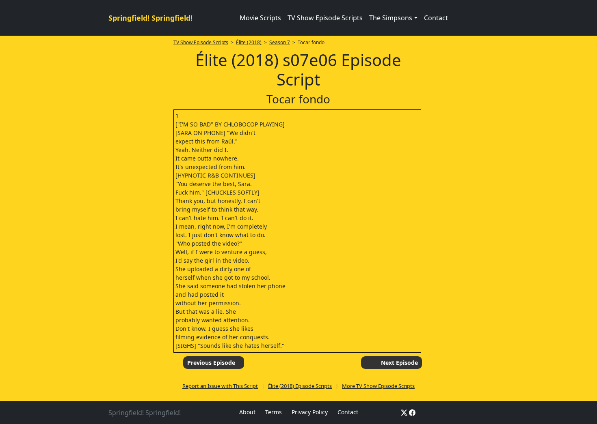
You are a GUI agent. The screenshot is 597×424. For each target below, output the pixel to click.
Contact (436, 17)
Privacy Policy (310, 412)
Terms (273, 412)
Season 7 (279, 42)
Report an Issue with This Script (220, 386)
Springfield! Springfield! (150, 18)
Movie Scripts (260, 17)
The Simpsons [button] (390, 17)
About (247, 412)
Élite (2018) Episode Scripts (300, 386)
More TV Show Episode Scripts (378, 386)
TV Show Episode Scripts (325, 17)
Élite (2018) (249, 42)
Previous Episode (211, 362)
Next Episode (399, 362)
